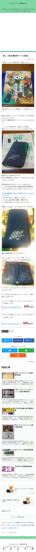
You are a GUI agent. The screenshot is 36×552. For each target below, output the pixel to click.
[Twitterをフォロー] (10, 350)
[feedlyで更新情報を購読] (26, 350)
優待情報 (6, 331)
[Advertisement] (18, 33)
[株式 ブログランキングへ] (28, 323)
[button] (32, 307)
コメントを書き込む (18, 517)
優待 (12, 331)
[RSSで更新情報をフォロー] (18, 355)
